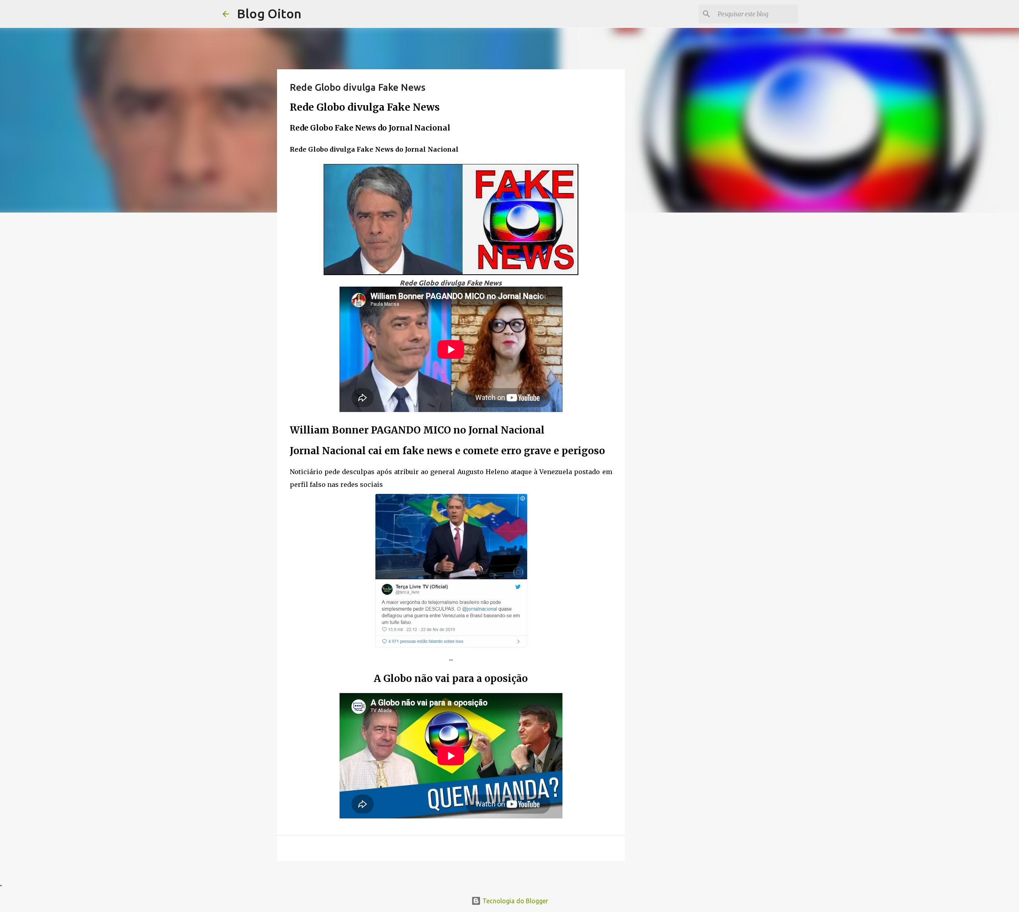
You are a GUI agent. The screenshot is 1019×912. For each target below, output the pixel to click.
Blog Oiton (269, 13)
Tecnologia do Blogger (514, 900)
